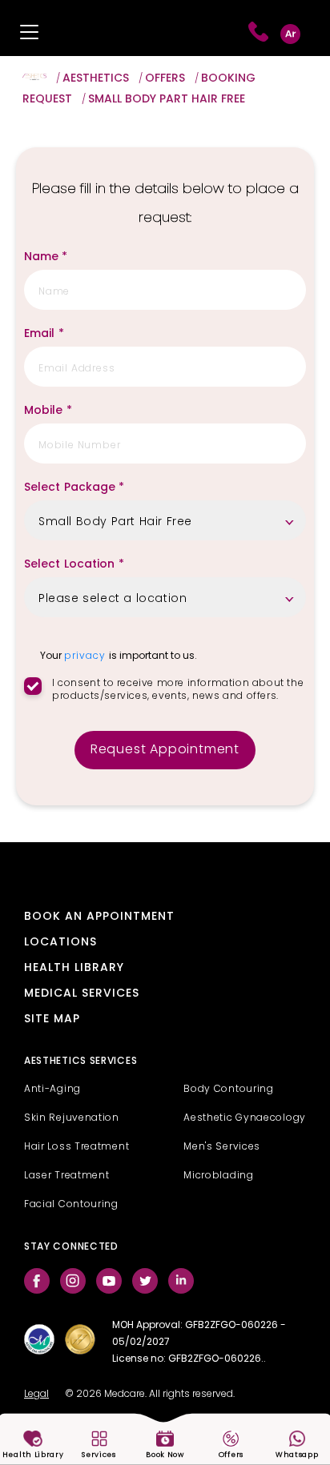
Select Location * (74, 564)
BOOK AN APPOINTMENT (99, 917)
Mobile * (48, 411)
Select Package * (74, 488)
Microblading (218, 1176)
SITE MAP (52, 1019)
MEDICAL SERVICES (81, 994)
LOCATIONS (60, 942)
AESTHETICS (95, 79)
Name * (46, 257)
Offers (165, 79)
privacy (86, 656)
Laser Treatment (67, 1176)
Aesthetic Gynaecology (244, 1118)
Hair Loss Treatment (76, 1147)
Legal (36, 1395)
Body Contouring (228, 1090)
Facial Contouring (71, 1205)
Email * (44, 334)
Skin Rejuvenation (71, 1118)
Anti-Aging (52, 1090)
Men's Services (221, 1147)
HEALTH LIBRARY (74, 968)
